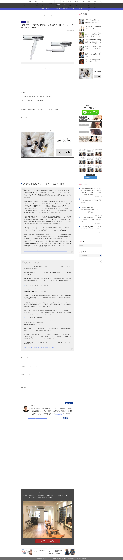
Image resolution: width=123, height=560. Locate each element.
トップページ (24, 2)
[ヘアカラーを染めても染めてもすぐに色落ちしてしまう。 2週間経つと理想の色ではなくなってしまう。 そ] (98, 160)
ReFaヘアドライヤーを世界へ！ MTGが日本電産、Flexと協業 (39, 347)
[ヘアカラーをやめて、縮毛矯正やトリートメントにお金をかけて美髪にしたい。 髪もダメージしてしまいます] (90, 152)
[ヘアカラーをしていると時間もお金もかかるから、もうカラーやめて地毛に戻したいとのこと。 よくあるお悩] (98, 152)
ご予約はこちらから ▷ (48, 15)
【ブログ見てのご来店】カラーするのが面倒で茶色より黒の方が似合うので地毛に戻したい (91, 228)
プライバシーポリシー (95, 2)
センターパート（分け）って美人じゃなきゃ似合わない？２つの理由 (93, 54)
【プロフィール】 (58, 414)
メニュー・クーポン (36, 2)
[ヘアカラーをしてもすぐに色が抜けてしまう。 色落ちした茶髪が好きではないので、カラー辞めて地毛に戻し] (82, 160)
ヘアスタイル (83, 2)
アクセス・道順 (76, 2)
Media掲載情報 (51, 2)
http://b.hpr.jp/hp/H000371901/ (37, 418)
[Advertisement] (47, 79)
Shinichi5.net (61, 4)
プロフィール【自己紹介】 (69, 2)
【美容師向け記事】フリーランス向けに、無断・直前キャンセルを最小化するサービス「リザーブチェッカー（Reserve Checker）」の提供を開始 (91, 210)
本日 (85, 108)
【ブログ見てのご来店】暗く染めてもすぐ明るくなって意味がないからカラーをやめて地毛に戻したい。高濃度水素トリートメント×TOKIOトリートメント (91, 191)
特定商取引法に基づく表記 (89, 2)
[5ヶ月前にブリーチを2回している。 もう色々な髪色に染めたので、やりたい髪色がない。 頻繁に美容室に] (82, 152)
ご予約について (30, 2)
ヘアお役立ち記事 (63, 2)
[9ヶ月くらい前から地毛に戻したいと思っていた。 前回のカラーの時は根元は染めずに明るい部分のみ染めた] (90, 168)
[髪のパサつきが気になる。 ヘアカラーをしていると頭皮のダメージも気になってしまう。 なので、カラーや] (98, 168)
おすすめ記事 (57, 2)
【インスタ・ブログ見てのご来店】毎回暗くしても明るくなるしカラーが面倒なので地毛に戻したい (91, 201)
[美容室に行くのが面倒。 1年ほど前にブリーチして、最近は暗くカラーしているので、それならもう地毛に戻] (82, 168)
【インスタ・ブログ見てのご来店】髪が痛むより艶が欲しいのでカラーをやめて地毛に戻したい (91, 219)
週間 (90, 108)
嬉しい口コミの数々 (43, 2)
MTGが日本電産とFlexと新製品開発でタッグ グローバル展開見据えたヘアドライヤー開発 (45, 251)
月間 (94, 108)
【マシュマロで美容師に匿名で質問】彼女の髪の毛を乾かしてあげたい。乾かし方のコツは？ (93, 34)
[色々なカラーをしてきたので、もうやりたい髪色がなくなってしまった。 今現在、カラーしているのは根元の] (90, 160)
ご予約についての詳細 (47, 541)
